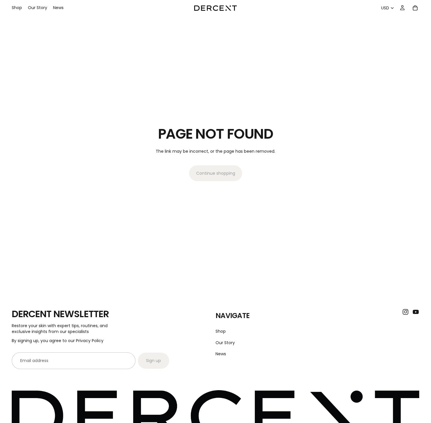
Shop (221, 331)
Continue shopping (215, 173)
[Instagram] (405, 311)
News (221, 354)
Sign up (153, 360)
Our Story (225, 343)
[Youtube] (415, 311)
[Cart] (415, 7)
